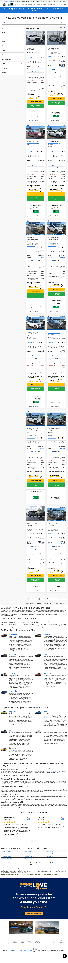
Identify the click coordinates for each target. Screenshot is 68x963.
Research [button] (50, 4)
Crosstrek (13, 634)
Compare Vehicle (33, 120)
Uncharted (48, 673)
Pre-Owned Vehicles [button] (32, 4)
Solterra (12, 673)
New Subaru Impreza (6, 856)
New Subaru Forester (6, 853)
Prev (36, 599)
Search (60, 22)
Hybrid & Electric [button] (24, 4)
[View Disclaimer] (38, 62)
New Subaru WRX (49, 853)
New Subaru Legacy (27, 858)
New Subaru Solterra (50, 856)
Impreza (12, 711)
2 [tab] (34, 936)
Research (35, 950)
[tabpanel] (21, 927)
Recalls (25, 950)
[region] (35, 85)
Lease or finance (13, 750)
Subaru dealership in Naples (22, 768)
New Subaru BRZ (27, 853)
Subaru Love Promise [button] (62, 4)
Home (31, 13)
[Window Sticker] (43, 62)
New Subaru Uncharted (6, 858)
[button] (44, 38)
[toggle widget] (65, 956)
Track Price (36, 71)
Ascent (46, 654)
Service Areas (29, 950)
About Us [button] (55, 4)
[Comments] (41, 62)
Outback (12, 654)
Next (50, 599)
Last (55, 599)
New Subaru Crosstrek (28, 851)
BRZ (45, 730)
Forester (47, 634)
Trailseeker (13, 691)
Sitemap (17, 950)
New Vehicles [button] (16, 4)
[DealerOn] (33, 949)
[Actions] (43, 49)
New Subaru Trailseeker (28, 856)
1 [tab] (32, 936)
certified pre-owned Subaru (51, 771)
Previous (5, 927)
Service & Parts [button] (44, 4)
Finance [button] (38, 4)
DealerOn (13, 950)
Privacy (21, 950)
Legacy (12, 730)
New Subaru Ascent (49, 851)
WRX (45, 711)
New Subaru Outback (6, 851)
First (31, 599)
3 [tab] (36, 936)
